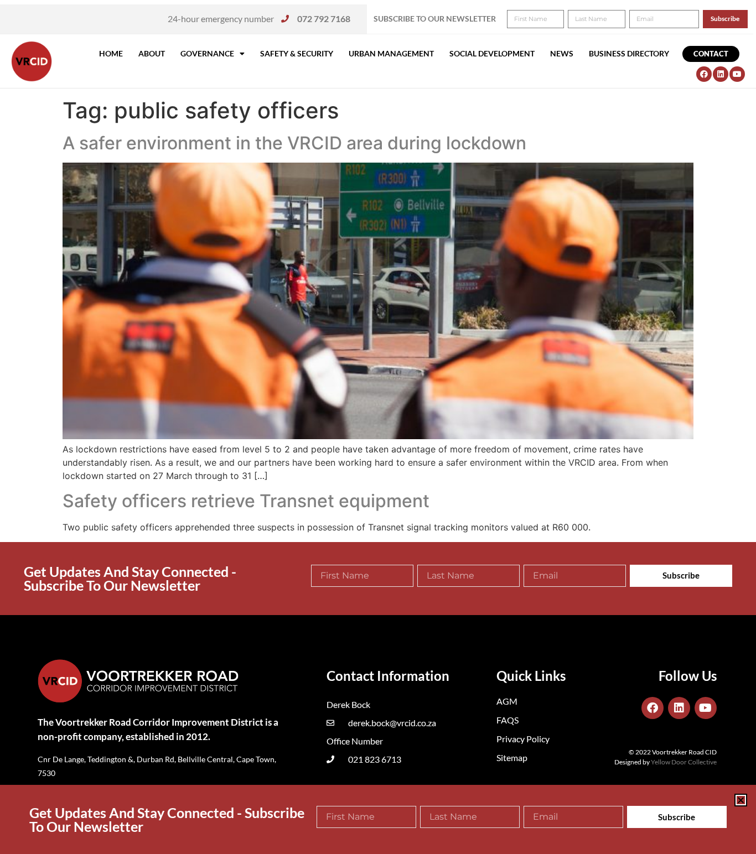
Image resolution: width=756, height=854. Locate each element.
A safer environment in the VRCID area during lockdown (294, 143)
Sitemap (511, 757)
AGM (506, 701)
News (561, 53)
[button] (741, 800)
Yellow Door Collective (684, 762)
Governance (207, 53)
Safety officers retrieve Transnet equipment (246, 501)
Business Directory (629, 53)
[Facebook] (704, 74)
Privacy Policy (523, 738)
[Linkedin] (720, 74)
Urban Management (391, 53)
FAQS (507, 720)
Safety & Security (296, 53)
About (151, 53)
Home (111, 53)
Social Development (492, 53)
